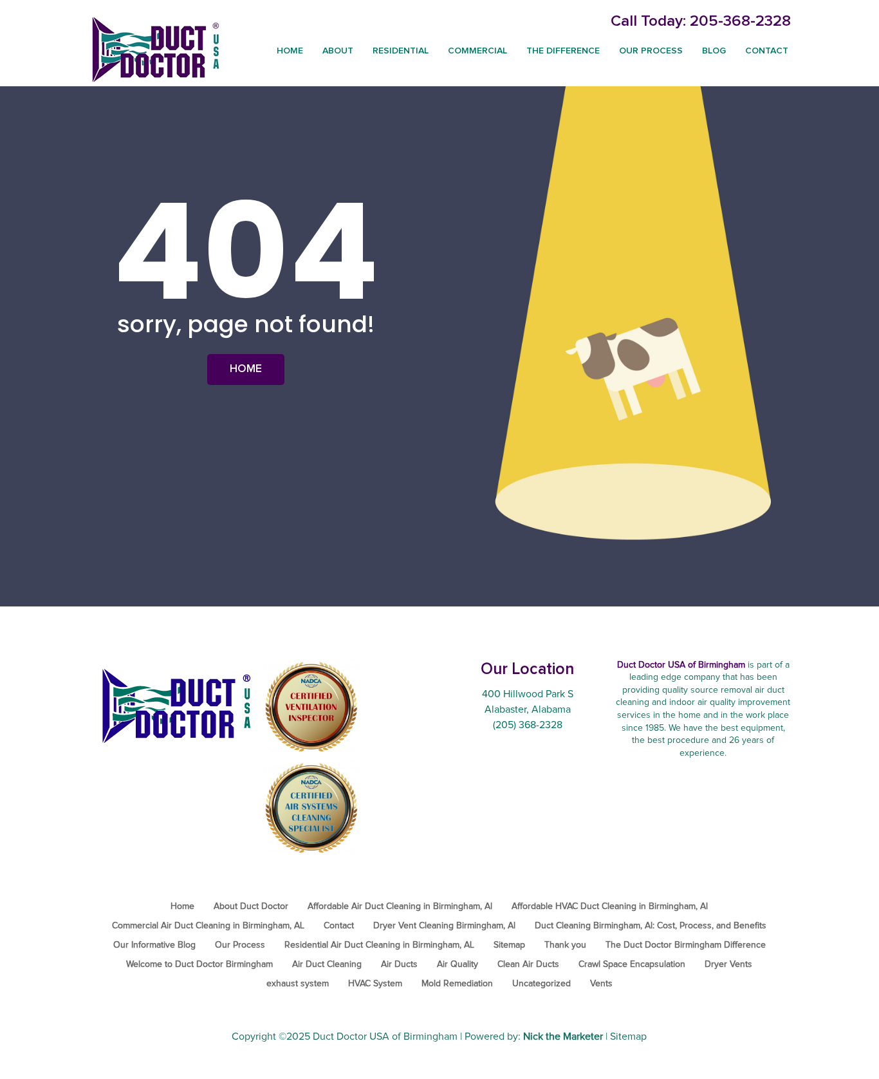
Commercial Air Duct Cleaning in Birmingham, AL (208, 925)
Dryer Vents (728, 964)
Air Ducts (399, 964)
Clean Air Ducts (528, 964)
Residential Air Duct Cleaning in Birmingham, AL (379, 945)
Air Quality (457, 964)
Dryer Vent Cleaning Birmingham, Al (444, 925)
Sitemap (509, 945)
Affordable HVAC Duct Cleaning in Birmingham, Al (610, 906)
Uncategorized (541, 983)
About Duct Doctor (251, 906)
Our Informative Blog (154, 945)
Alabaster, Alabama (528, 709)
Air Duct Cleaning (327, 964)
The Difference (563, 50)
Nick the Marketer (563, 1036)
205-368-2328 (740, 21)
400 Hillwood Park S (527, 694)
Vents (601, 983)
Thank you (565, 945)
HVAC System (375, 983)
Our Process (651, 50)
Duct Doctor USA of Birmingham (385, 1036)
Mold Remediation (457, 983)
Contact (766, 50)
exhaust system (297, 983)
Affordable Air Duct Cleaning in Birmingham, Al (400, 906)
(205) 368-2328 (527, 725)
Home (290, 50)
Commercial (477, 50)
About (337, 50)
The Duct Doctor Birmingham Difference (686, 945)
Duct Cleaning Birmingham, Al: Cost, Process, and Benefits (650, 925)
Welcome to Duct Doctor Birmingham (199, 964)
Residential (401, 50)
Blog (714, 50)
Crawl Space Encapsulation (631, 964)
